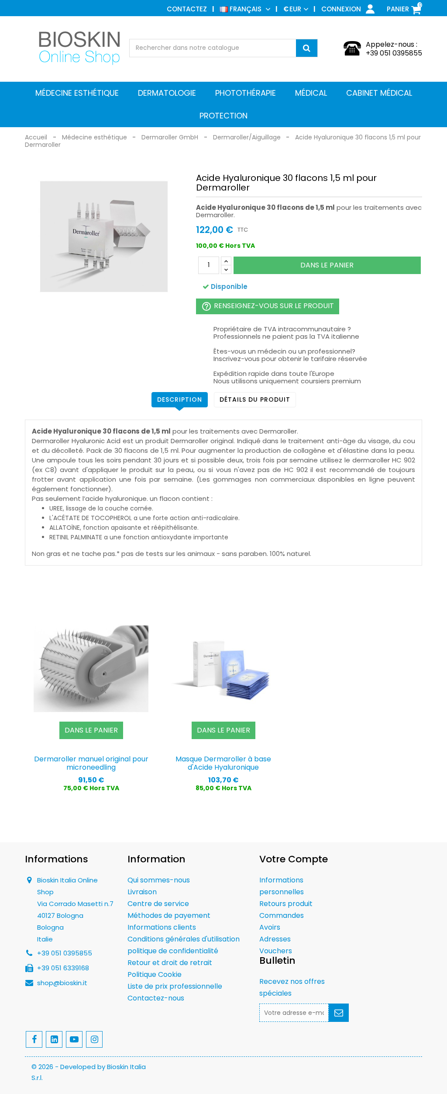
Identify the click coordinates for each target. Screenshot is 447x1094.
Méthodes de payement (168, 915)
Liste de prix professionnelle (174, 986)
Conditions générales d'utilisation (183, 939)
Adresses (275, 939)
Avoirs (269, 927)
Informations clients (161, 927)
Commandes (281, 915)
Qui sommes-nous (158, 880)
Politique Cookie (154, 974)
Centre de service (158, 904)
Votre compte (293, 859)
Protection (223, 115)
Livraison (142, 892)
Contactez (187, 9)
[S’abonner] (339, 1013)
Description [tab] (179, 399)
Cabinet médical (379, 92)
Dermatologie (167, 92)
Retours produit (286, 904)
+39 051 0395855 (394, 53)
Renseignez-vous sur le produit (267, 306)
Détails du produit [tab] (255, 399)
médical (311, 92)
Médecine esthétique (77, 92)
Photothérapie (245, 92)
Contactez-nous (155, 998)
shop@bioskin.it (62, 982)
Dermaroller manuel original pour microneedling (91, 763)
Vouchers (275, 951)
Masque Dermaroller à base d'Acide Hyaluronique (223, 763)
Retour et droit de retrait (169, 963)
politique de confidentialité (172, 951)
